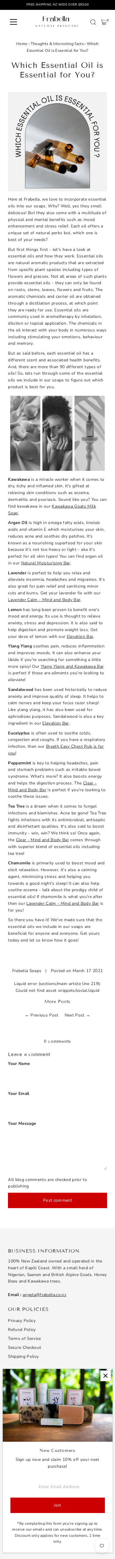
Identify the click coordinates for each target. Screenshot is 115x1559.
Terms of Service (24, 1338)
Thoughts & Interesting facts (57, 44)
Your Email (18, 1093)
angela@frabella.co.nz (44, 1295)
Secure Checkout (24, 1347)
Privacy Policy (22, 1321)
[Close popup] (105, 1375)
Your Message (22, 1123)
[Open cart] (104, 22)
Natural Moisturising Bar (45, 563)
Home (21, 44)
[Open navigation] (13, 22)
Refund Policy (22, 1329)
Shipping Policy (23, 1356)
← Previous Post (42, 1015)
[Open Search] (93, 22)
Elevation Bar (80, 636)
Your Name (19, 1063)
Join (57, 1505)
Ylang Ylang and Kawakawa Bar (72, 666)
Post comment (57, 1200)
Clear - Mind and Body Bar (42, 840)
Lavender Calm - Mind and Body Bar (44, 600)
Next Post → (77, 1015)
